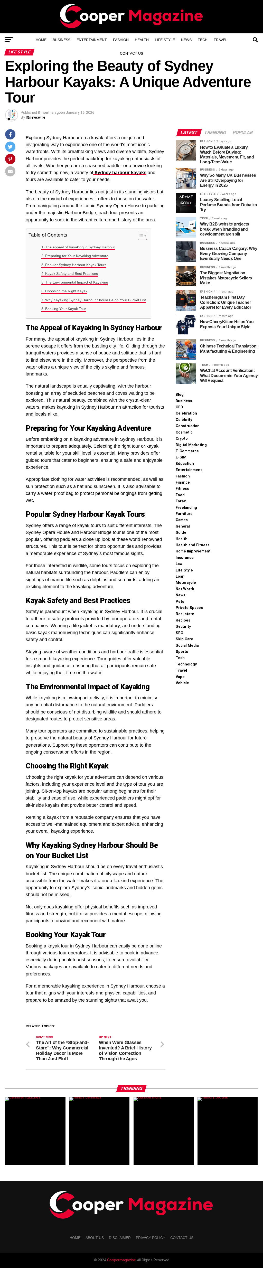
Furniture (184, 514)
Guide (181, 532)
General (183, 526)
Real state (185, 614)
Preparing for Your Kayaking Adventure (76, 256)
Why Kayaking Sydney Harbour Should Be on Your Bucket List (95, 300)
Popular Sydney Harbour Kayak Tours (75, 265)
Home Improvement (193, 551)
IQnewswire (35, 117)
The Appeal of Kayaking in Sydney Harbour (80, 247)
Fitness (182, 488)
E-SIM (181, 457)
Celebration (186, 413)
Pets (180, 601)
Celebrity (184, 420)
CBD (179, 407)
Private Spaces (189, 608)
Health (142, 40)
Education (185, 464)
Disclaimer (120, 1238)
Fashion (121, 40)
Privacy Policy (150, 1238)
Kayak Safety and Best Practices (71, 273)
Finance (183, 482)
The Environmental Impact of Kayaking (76, 282)
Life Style (165, 40)
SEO (179, 633)
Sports (182, 652)
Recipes (183, 620)
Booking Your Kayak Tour (65, 309)
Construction (188, 426)
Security (183, 626)
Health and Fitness (193, 545)
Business (61, 40)
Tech (203, 40)
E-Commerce (187, 451)
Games (182, 520)
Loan (180, 576)
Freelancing (186, 507)
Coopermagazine (122, 1260)
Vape (180, 677)
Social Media (187, 645)
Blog (180, 394)
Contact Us (131, 53)
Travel (220, 40)
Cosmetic (184, 432)
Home (41, 40)
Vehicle (182, 683)
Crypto (182, 438)
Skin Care (184, 639)
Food (180, 495)
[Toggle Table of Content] (140, 235)
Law (179, 564)
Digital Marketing (191, 445)
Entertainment (92, 40)
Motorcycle (186, 582)
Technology (186, 664)
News (186, 40)
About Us (95, 1238)
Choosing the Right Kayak (66, 291)
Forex (181, 501)
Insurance (185, 558)
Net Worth (185, 589)
